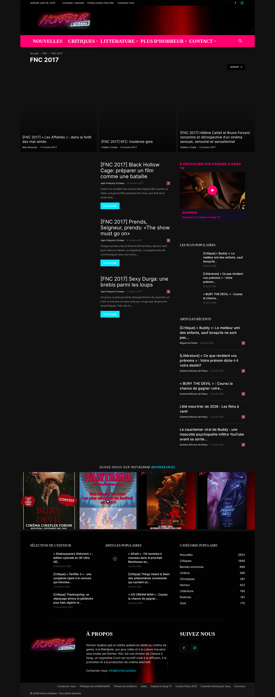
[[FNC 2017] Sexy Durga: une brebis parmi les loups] (62, 299)
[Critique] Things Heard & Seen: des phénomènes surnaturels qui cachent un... (149, 578)
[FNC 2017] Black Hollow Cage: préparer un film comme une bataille (129, 170)
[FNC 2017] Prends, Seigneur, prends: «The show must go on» (135, 227)
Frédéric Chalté (109, 147)
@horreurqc (163, 467)
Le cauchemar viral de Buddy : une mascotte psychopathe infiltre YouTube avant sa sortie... (212, 434)
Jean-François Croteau (112, 183)
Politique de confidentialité (95, 686)
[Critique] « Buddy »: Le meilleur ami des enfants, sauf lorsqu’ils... (223, 257)
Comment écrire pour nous (215, 686)
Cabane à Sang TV (161, 686)
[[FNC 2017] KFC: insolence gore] (137, 114)
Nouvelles (47, 41)
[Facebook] (235, 3)
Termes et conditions (125, 686)
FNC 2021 (92, 68)
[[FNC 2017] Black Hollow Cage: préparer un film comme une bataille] (62, 185)
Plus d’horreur (162, 41)
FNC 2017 (50, 68)
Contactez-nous (126, 2)
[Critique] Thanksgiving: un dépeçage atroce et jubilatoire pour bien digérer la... (73, 598)
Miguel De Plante (188, 343)
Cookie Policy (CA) (186, 686)
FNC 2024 (134, 68)
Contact (201, 41)
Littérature (117, 41)
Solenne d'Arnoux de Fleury (194, 370)
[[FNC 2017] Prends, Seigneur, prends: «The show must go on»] (62, 242)
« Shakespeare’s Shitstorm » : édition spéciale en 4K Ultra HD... (73, 557)
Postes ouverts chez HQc (100, 2)
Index (144, 686)
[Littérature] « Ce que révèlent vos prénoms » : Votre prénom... (223, 277)
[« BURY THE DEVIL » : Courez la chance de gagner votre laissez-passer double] (190, 299)
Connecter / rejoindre (73, 2)
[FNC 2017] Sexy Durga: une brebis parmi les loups (134, 282)
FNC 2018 (64, 68)
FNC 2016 (36, 68)
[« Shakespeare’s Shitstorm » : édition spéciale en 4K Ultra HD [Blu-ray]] (40, 559)
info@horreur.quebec (122, 670)
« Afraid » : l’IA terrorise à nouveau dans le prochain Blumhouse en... (145, 557)
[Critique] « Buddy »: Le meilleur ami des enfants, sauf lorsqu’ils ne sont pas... (210, 333)
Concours (239, 686)
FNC (44, 53)
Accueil (34, 53)
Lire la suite (110, 205)
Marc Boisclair (29, 147)
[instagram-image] (49, 500)
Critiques (81, 41)
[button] (240, 41)
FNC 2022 (106, 68)
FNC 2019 (78, 68)
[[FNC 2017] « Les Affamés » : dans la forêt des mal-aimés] (58, 114)
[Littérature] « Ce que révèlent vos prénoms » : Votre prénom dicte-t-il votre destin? (209, 360)
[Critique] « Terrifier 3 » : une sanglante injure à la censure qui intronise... (72, 578)
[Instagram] (242, 3)
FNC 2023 (120, 68)
